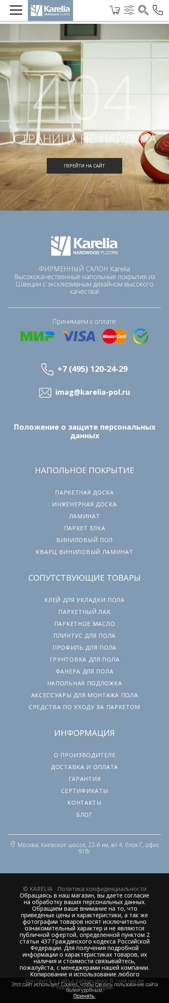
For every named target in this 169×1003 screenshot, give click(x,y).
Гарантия (85, 779)
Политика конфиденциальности (101, 889)
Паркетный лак (84, 612)
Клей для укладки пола (84, 600)
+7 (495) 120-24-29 (92, 368)
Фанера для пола (85, 671)
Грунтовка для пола (85, 659)
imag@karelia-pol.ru (92, 392)
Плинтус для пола (84, 635)
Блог (84, 814)
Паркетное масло (84, 623)
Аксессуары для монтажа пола (84, 695)
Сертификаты (84, 791)
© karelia (38, 889)
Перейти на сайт (84, 166)
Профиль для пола (84, 647)
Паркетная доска (84, 492)
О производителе (85, 755)
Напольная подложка (84, 683)
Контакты (84, 802)
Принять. (84, 996)
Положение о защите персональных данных (84, 431)
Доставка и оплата (84, 767)
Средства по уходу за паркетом (84, 707)
